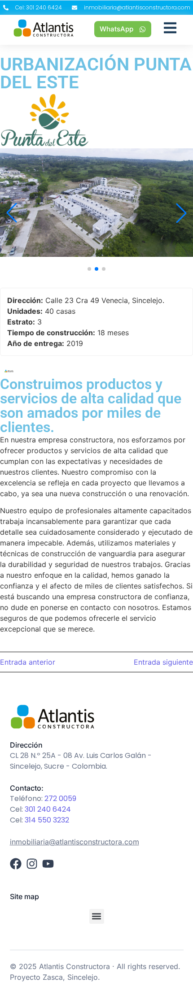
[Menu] (170, 29)
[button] (89, 269)
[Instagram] (32, 864)
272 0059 (60, 798)
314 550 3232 (47, 820)
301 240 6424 (48, 809)
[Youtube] (48, 864)
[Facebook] (16, 864)
